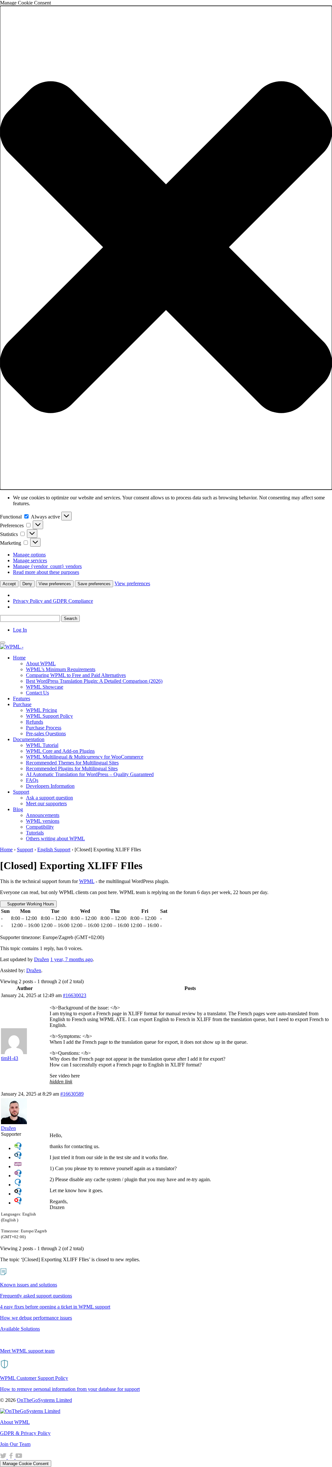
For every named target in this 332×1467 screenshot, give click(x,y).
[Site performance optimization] (18, 1148)
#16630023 (74, 995)
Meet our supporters (46, 803)
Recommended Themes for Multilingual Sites (72, 762)
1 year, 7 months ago (71, 959)
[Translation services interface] (18, 1157)
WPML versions (42, 821)
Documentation (28, 739)
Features (21, 698)
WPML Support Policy (49, 716)
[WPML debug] (18, 1193)
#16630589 (72, 1094)
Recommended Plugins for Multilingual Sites (72, 768)
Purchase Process (43, 727)
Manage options (29, 554)
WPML (86, 881)
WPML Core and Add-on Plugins (60, 751)
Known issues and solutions (28, 1284)
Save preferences (94, 583)
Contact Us (37, 692)
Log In (20, 630)
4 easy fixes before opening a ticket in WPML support (55, 1307)
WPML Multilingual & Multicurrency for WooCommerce (84, 757)
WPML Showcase (44, 687)
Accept (9, 583)
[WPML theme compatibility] (18, 1202)
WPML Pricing (41, 710)
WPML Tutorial (42, 745)
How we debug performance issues (36, 1318)
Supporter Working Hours (30, 904)
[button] (166, 248)
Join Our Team (15, 1444)
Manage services (30, 560)
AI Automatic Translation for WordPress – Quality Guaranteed (90, 774)
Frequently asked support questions (36, 1295)
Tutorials (35, 832)
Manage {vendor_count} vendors (47, 566)
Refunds (34, 722)
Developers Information (50, 786)
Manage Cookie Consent (26, 1463)
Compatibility (40, 827)
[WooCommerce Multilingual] (18, 1175)
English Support (53, 849)
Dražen (33, 970)
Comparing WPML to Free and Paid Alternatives (76, 675)
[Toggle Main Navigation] (2, 643)
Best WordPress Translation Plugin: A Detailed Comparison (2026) (94, 681)
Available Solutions (20, 1329)
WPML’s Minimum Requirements (60, 669)
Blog (18, 809)
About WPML (41, 663)
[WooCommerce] (18, 1166)
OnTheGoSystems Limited (44, 1400)
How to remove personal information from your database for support (70, 1389)
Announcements (42, 815)
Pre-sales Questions (46, 733)
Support (21, 792)
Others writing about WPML (55, 838)
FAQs (32, 780)
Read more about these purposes (46, 572)
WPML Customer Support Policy (34, 1378)
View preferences (55, 583)
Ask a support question (49, 797)
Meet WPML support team (27, 1351)
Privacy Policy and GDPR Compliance (53, 601)
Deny (27, 583)
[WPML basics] (18, 1184)
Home (19, 657)
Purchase (22, 704)
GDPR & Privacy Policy (25, 1433)
